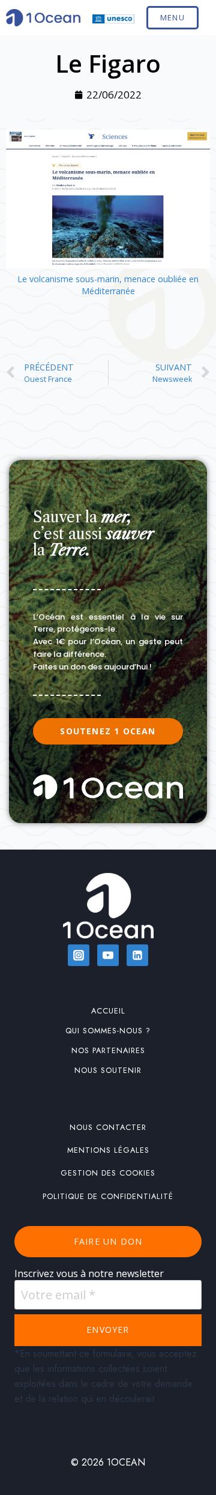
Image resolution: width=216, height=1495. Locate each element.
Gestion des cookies (108, 1173)
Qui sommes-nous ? (108, 1030)
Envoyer (107, 1329)
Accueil (108, 1010)
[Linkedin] (137, 955)
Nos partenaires (108, 1050)
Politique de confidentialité (108, 1196)
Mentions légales (108, 1150)
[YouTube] (108, 955)
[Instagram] (78, 955)
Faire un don (108, 1241)
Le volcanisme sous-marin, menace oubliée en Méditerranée (108, 285)
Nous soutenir (108, 1070)
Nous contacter (108, 1127)
